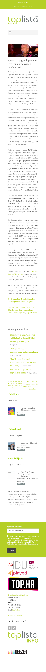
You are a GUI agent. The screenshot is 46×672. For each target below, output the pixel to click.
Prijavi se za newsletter (14, 527)
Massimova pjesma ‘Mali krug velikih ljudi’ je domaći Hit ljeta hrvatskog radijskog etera (23, 338)
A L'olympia (16, 307)
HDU (9, 310)
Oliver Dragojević (19, 313)
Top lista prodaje (32, 313)
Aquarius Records (27, 307)
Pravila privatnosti (15, 615)
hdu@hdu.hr (16, 610)
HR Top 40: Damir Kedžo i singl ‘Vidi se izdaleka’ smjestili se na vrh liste (15, 384)
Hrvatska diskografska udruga (22, 310)
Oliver (10, 313)
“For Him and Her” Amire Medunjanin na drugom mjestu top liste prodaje (24, 362)
